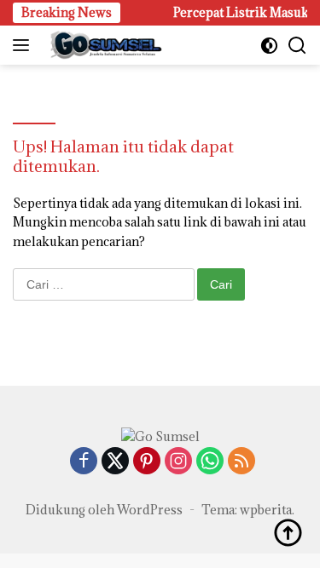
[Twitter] (115, 462)
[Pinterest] (146, 462)
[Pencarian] (297, 46)
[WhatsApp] (210, 462)
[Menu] (24, 45)
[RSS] (241, 462)
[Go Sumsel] (102, 45)
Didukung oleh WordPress (104, 510)
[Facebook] (83, 462)
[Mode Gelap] (269, 46)
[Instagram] (178, 462)
